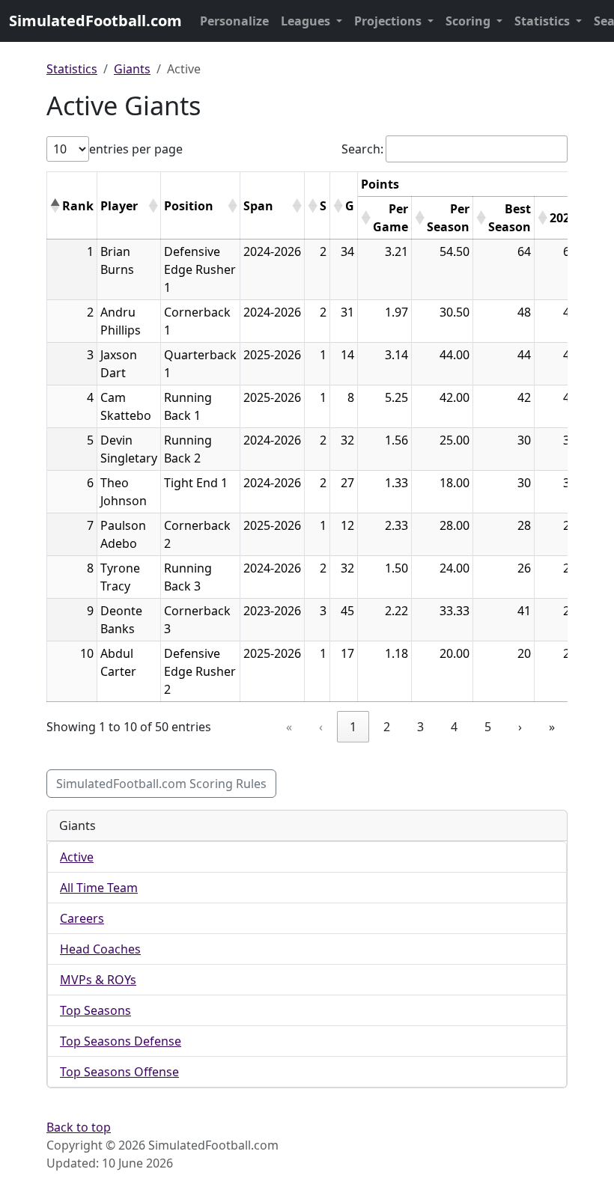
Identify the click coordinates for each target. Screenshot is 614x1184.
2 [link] (386, 726)
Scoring (469, 21)
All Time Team (99, 887)
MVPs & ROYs (98, 979)
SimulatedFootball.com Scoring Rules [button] (161, 783)
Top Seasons (95, 1010)
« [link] (289, 726)
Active (77, 857)
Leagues (307, 21)
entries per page (136, 149)
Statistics (543, 21)
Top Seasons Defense (120, 1041)
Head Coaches (100, 949)
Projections (389, 21)
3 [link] (420, 726)
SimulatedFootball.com (95, 20)
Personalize (234, 21)
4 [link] (454, 726)
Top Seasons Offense (119, 1072)
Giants (132, 69)
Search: (362, 149)
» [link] (552, 726)
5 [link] (487, 726)
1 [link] (353, 726)
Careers (82, 918)
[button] (54, 205)
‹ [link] (321, 726)
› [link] (520, 726)
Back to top (78, 1127)
